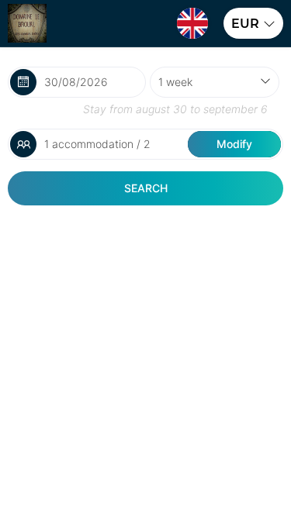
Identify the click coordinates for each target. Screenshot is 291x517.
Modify (234, 143)
